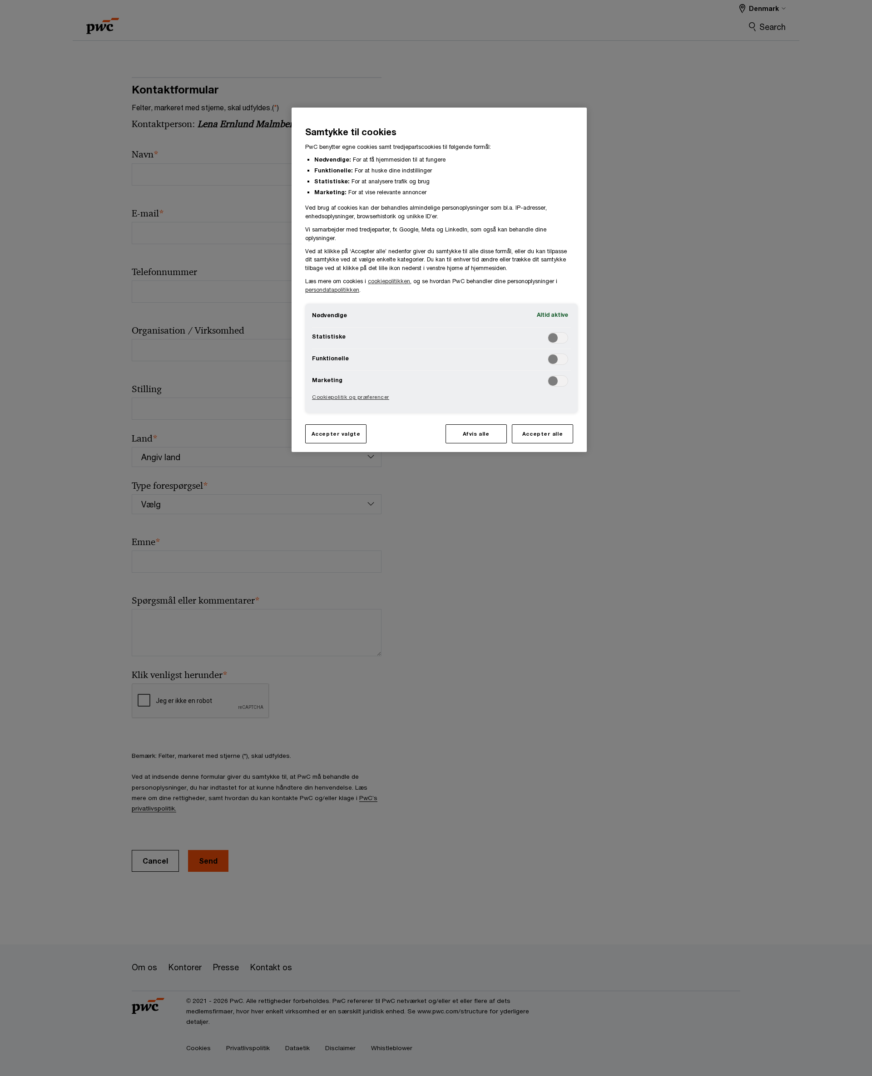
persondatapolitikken (332, 289)
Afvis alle (476, 434)
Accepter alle (542, 434)
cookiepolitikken (389, 281)
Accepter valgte (336, 434)
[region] (439, 280)
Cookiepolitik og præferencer (350, 397)
